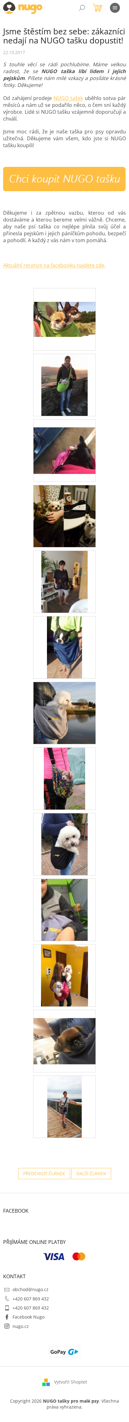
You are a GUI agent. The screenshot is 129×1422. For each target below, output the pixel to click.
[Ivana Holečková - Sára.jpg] (64, 713)
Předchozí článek (44, 1173)
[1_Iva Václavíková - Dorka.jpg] (64, 647)
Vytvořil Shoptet (70, 1382)
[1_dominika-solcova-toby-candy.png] (64, 516)
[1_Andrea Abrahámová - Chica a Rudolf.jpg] (64, 305)
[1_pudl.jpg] (64, 975)
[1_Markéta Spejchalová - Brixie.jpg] (64, 778)
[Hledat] (82, 8)
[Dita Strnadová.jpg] (64, 442)
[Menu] (115, 8)
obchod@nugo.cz (31, 1289)
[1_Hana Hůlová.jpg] (64, 581)
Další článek (91, 1173)
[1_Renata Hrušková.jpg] (64, 1033)
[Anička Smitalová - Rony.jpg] (64, 384)
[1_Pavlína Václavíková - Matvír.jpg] (64, 844)
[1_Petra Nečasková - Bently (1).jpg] (64, 909)
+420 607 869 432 (31, 1299)
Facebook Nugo (28, 1317)
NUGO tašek (68, 98)
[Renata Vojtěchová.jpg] (64, 1106)
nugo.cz (21, 1326)
